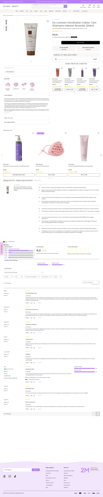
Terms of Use (67, 482)
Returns (47, 480)
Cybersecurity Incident (69, 470)
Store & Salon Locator (51, 478)
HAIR (27, 11)
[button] (2, 248)
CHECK (95, 59)
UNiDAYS (66, 487)
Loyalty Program (95, 1)
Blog (47, 487)
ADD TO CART (69, 89)
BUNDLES (51, 11)
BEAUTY (36, 11)
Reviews (5, 241)
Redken (55, 4)
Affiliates (66, 478)
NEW (17, 11)
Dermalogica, (46, 4)
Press (65, 480)
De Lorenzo (10, 15)
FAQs (47, 475)
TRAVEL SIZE (58, 11)
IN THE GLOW (84, 11)
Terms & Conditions (68, 475)
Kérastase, (40, 4)
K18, (51, 4)
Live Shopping (49, 485)
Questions (11, 241)
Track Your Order (49, 482)
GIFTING (64, 11)
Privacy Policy (67, 485)
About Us (66, 473)
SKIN (31, 11)
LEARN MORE (64, 1)
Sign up (35, 469)
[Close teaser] (4, 241)
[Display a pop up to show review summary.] (60, 86)
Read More (6, 112)
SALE (70, 11)
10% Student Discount (86, 1)
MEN (41, 11)
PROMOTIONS (76, 11)
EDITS (45, 11)
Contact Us (20, 1)
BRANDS (22, 11)
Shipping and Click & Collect (10, 1)
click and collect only (58, 90)
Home (4, 15)
